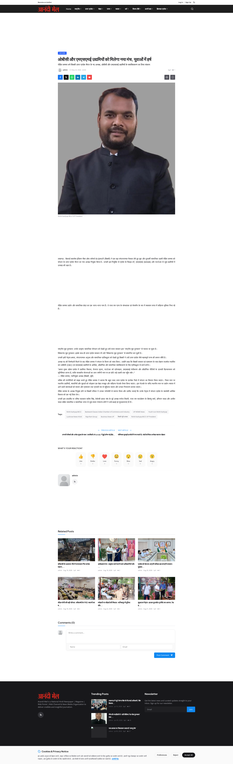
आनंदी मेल (115, 759)
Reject (175, 755)
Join (135, 389)
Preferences (162, 755)
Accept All (189, 755)
